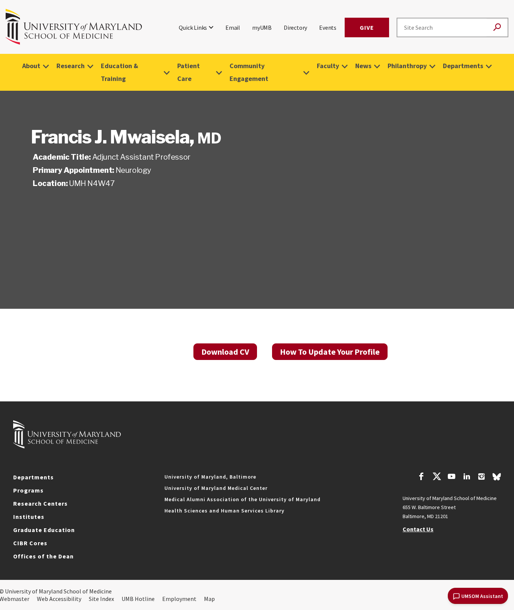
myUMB (262, 27)
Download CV (225, 351)
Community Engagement (249, 72)
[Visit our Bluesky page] (497, 478)
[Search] (497, 28)
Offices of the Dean (43, 556)
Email (232, 27)
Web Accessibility (59, 598)
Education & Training (119, 72)
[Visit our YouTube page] (451, 477)
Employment (179, 598)
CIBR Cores (30, 543)
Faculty (328, 65)
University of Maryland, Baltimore (210, 476)
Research (70, 65)
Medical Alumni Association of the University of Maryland (242, 499)
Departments (463, 65)
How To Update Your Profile (330, 351)
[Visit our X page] (436, 477)
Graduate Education (44, 530)
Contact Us (418, 529)
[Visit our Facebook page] (421, 477)
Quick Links (193, 27)
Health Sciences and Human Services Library (224, 510)
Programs (28, 490)
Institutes (28, 516)
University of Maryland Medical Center (216, 488)
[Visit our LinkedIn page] (466, 477)
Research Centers (40, 503)
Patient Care (188, 72)
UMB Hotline (138, 598)
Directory (295, 27)
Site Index (101, 598)
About (31, 65)
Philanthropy (407, 65)
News (363, 65)
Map (209, 598)
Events (327, 27)
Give (367, 27)
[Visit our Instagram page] (481, 477)
